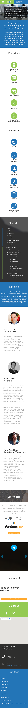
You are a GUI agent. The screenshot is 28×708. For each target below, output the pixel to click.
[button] (2, 562)
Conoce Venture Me (14, 533)
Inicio (3, 678)
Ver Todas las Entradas (14, 599)
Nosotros (4, 694)
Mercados (4, 688)
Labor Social (5, 697)
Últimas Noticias (6, 700)
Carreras (4, 691)
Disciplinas (4, 681)
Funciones (4, 684)
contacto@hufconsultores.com (14, 665)
